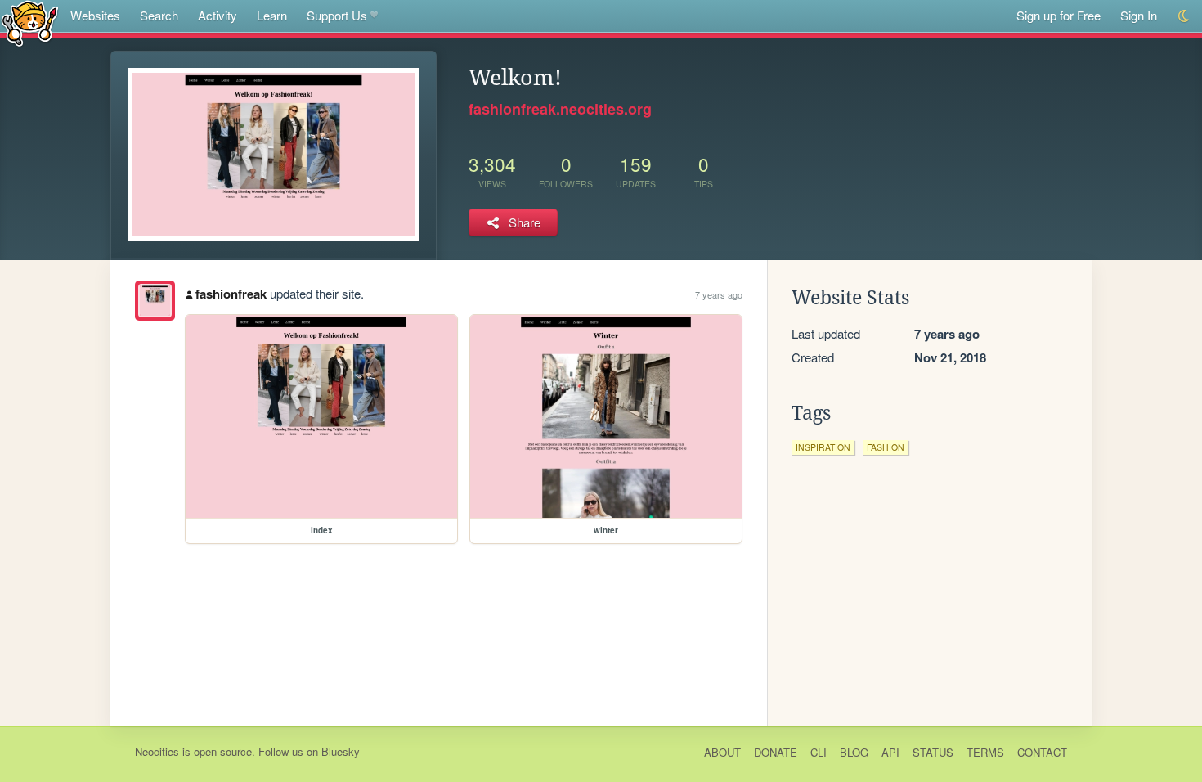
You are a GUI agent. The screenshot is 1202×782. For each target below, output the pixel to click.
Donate (775, 752)
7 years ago (718, 294)
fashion (885, 447)
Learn (272, 15)
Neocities (157, 751)
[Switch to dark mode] (1184, 16)
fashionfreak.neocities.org (560, 108)
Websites (95, 15)
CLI (818, 752)
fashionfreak (231, 294)
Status (933, 752)
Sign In (1138, 15)
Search (159, 15)
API (890, 752)
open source (223, 751)
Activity (217, 15)
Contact (1042, 752)
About (722, 752)
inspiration (823, 447)
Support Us (337, 15)
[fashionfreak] (155, 300)
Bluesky (340, 751)
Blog (854, 752)
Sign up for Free (1058, 15)
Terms (985, 752)
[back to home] (30, 22)
